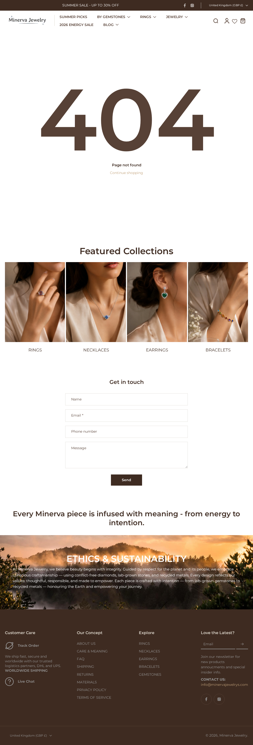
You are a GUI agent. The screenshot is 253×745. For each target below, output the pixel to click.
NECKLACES (149, 651)
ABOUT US (86, 643)
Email (77, 415)
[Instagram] (192, 5)
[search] (215, 20)
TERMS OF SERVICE (94, 697)
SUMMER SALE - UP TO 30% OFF (90, 5)
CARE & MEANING (92, 651)
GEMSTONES (150, 674)
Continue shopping (126, 173)
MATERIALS (87, 682)
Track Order (28, 645)
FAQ (80, 659)
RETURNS (85, 674)
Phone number (84, 431)
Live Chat (26, 681)
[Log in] (226, 20)
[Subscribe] (242, 644)
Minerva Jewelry (233, 735)
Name (76, 399)
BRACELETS (149, 666)
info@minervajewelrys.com (224, 684)
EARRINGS (148, 659)
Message (78, 448)
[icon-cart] (242, 20)
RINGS (144, 643)
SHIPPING (85, 666)
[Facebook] (185, 5)
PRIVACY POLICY (91, 690)
